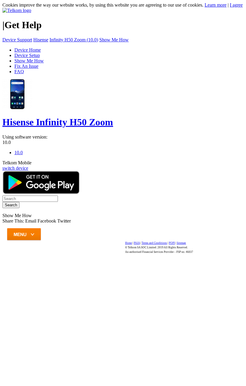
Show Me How (114, 39)
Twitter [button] (64, 220)
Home (128, 242)
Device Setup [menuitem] (27, 55)
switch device (15, 168)
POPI (172, 242)
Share (13, 220)
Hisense (40, 39)
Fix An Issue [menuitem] (26, 66)
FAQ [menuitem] (19, 71)
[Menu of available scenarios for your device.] (66, 236)
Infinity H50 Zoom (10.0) (74, 39)
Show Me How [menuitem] (29, 60)
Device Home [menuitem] (27, 49)
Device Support (17, 39)
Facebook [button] (47, 220)
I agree (236, 4)
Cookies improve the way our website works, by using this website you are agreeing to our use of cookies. (102, 4)
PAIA (137, 242)
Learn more (215, 4)
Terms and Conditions (154, 242)
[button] (31, 220)
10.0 (6, 142)
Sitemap (181, 242)
